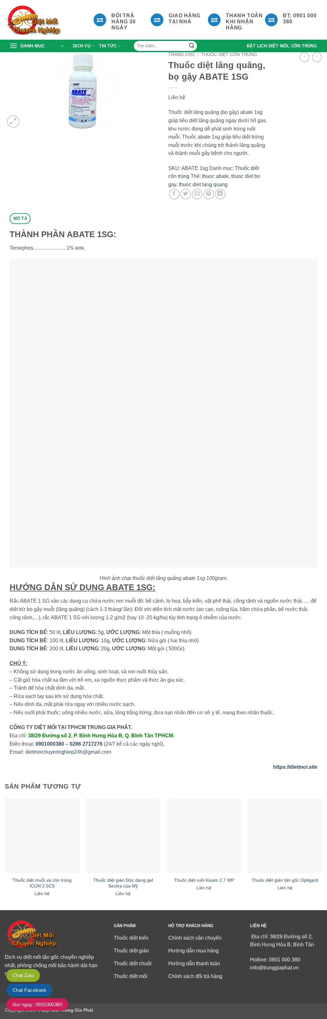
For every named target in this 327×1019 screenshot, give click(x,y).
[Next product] (304, 57)
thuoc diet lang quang (203, 184)
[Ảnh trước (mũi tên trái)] (11, 509)
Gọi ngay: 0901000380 (37, 1004)
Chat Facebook (29, 990)
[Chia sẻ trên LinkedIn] (220, 194)
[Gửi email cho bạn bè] (197, 194)
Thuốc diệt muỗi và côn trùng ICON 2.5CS (42, 883)
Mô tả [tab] (20, 218)
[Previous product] (317, 57)
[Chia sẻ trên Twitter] (185, 194)
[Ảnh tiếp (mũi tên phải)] (316, 509)
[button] (36, 46)
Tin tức (108, 46)
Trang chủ (181, 54)
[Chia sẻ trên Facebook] (174, 194)
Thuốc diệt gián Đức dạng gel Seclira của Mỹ (123, 883)
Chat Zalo (23, 975)
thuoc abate (215, 176)
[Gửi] (191, 46)
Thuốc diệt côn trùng (229, 54)
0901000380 (49, 744)
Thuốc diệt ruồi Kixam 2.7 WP (204, 880)
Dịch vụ (81, 46)
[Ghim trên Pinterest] (208, 194)
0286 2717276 (86, 744)
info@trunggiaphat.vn (274, 967)
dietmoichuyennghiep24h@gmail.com (68, 752)
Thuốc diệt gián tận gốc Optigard (285, 880)
